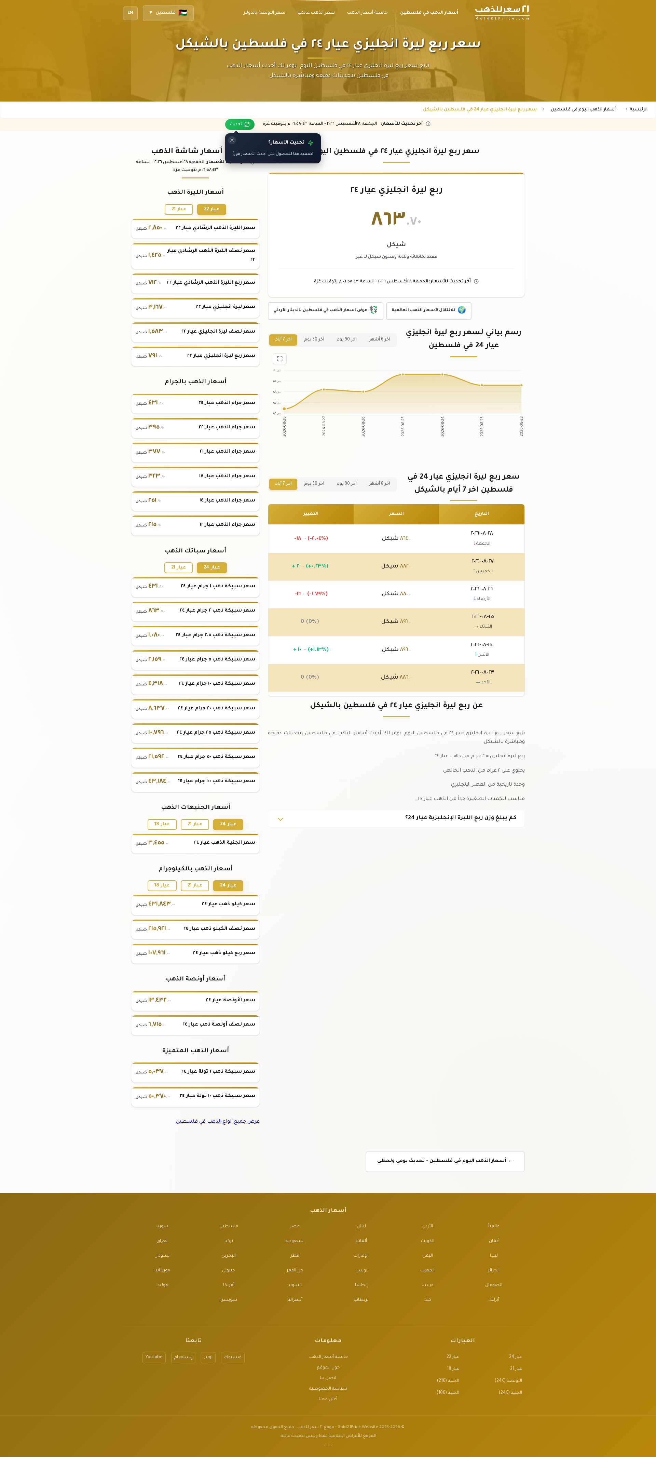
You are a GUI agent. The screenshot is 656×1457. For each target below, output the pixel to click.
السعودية (295, 1241)
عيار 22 (211, 209)
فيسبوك (233, 1357)
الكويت (427, 1241)
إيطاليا (361, 1285)
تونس (361, 1270)
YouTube (154, 1357)
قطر (295, 1256)
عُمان (494, 1241)
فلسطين (228, 1226)
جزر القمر (295, 1270)
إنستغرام (183, 1357)
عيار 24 (212, 567)
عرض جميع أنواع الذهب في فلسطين (218, 1122)
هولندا (162, 1285)
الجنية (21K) (448, 1381)
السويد (295, 1285)
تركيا (228, 1241)
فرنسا (428, 1285)
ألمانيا (361, 1241)
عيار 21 (179, 209)
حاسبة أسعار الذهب (328, 1357)
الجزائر (494, 1270)
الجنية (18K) (448, 1393)
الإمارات (361, 1256)
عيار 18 (162, 824)
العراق (162, 1241)
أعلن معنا (328, 1399)
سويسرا (228, 1300)
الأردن (427, 1226)
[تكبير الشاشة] (280, 358)
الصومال (493, 1285)
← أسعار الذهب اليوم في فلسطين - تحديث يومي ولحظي (445, 1161)
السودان (162, 1256)
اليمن (427, 1256)
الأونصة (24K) (508, 1381)
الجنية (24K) (510, 1393)
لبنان (361, 1226)
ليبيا (494, 1256)
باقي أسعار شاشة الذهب (195, 152)
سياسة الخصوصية (328, 1389)
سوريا (162, 1226)
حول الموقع (328, 1367)
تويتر (208, 1357)
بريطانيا (361, 1300)
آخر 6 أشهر (379, 339)
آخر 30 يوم (314, 339)
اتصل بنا (328, 1378)
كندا (427, 1300)
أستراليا (294, 1300)
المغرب (427, 1270)
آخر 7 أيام (283, 339)
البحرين (228, 1256)
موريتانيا (162, 1270)
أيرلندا (494, 1300)
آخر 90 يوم (347, 339)
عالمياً (494, 1226)
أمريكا (228, 1285)
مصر (295, 1226)
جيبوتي (228, 1270)
